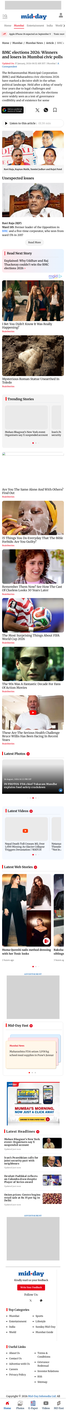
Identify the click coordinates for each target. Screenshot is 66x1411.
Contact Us (15, 1358)
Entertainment (17, 1321)
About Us (14, 1353)
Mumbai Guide (44, 1332)
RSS (39, 1376)
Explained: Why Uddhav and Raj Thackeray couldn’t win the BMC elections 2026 (26, 264)
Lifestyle (41, 1321)
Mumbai (14, 1316)
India (12, 1326)
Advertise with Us (19, 1363)
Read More (34, 242)
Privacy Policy (17, 1374)
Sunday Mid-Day (45, 1326)
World (12, 1332)
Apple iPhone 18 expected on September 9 (30, 34)
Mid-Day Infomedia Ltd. (42, 1396)
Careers (13, 1369)
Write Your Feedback (31, 1287)
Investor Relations (48, 1371)
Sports (39, 1316)
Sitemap (42, 1382)
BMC (5, 231)
